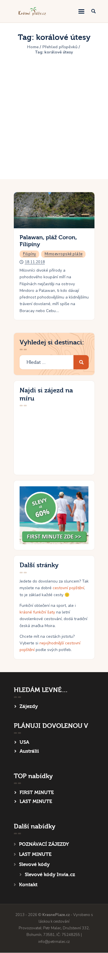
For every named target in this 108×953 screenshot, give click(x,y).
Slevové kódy (34, 864)
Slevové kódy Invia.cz (50, 874)
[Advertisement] (54, 114)
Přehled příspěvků (59, 47)
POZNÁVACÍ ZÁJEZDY (44, 844)
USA (24, 742)
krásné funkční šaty (37, 612)
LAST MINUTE (36, 801)
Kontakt (28, 884)
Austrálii (29, 751)
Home (33, 47)
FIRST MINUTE (37, 792)
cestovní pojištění (68, 588)
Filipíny (29, 254)
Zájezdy (29, 706)
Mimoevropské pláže (64, 254)
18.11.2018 (35, 262)
